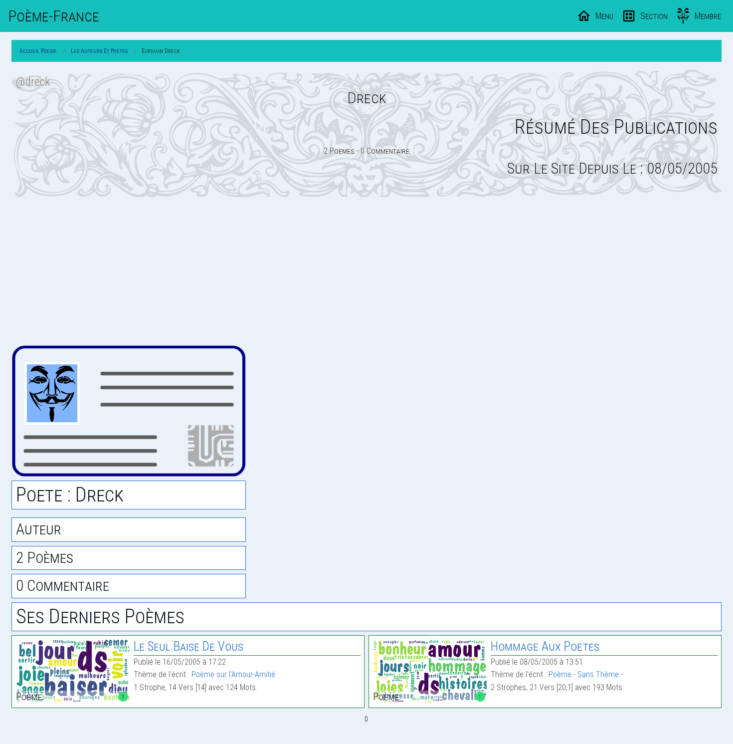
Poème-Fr (53, 15)
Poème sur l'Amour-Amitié (233, 674)
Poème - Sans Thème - (586, 674)
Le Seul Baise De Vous (188, 646)
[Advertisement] (366, 271)
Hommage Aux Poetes (545, 646)
